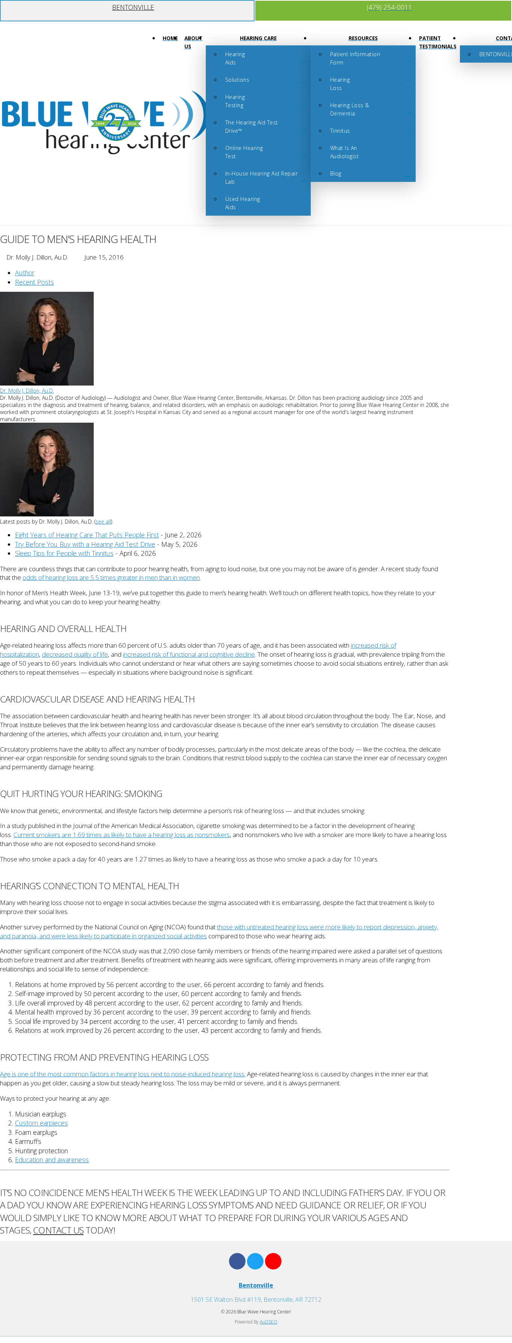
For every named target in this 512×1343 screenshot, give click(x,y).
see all (103, 521)
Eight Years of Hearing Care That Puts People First (87, 534)
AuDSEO (268, 1322)
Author (24, 272)
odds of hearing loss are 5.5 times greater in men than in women (111, 577)
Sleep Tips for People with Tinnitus (64, 553)
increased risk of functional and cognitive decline (189, 654)
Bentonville (256, 1285)
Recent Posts (34, 282)
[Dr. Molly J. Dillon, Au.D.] (47, 383)
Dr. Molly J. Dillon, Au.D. (27, 390)
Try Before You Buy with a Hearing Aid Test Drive (85, 544)
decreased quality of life (75, 654)
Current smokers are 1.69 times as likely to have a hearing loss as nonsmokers (121, 834)
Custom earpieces (41, 1122)
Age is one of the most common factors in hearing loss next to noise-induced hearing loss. (123, 1074)
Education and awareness (52, 1159)
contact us (58, 1230)
